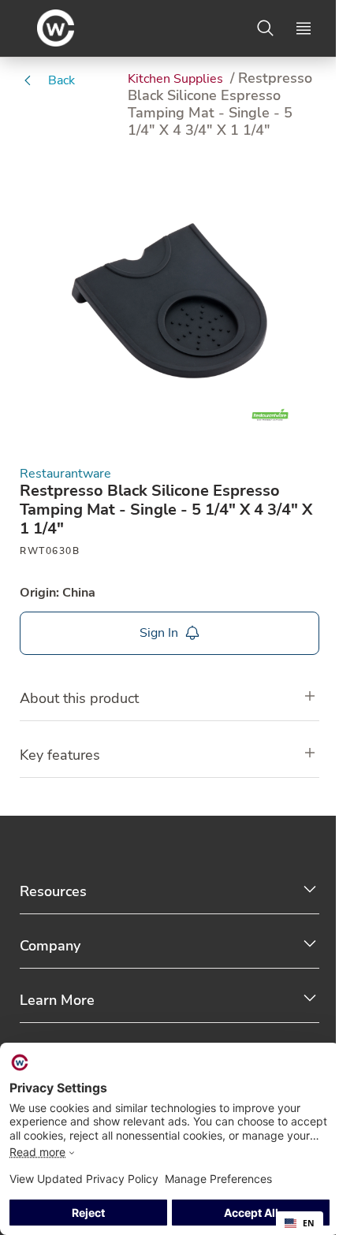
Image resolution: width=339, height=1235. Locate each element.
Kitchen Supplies (177, 78)
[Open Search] (266, 28)
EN (309, 1223)
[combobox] (299, 1223)
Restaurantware (65, 474)
